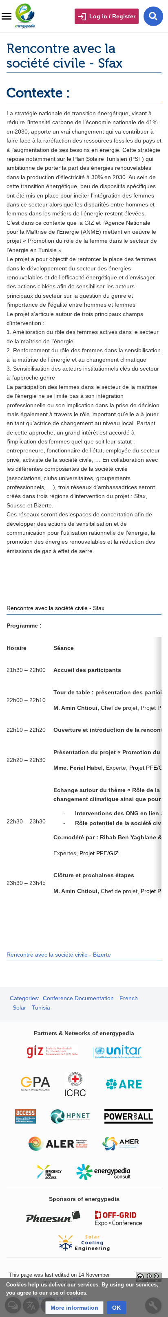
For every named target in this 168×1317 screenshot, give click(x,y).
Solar (19, 1007)
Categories (24, 998)
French (128, 998)
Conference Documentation (78, 998)
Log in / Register (112, 16)
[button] (74, 1307)
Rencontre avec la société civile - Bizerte (59, 955)
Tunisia (41, 1007)
